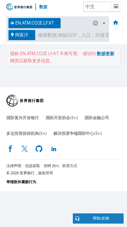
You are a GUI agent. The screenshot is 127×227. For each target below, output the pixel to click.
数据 (43, 6)
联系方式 (69, 166)
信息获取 (32, 166)
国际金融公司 (97, 117)
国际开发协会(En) (62, 117)
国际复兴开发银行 (22, 117)
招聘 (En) (51, 166)
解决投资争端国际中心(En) (78, 133)
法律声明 (13, 166)
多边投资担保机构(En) (26, 133)
